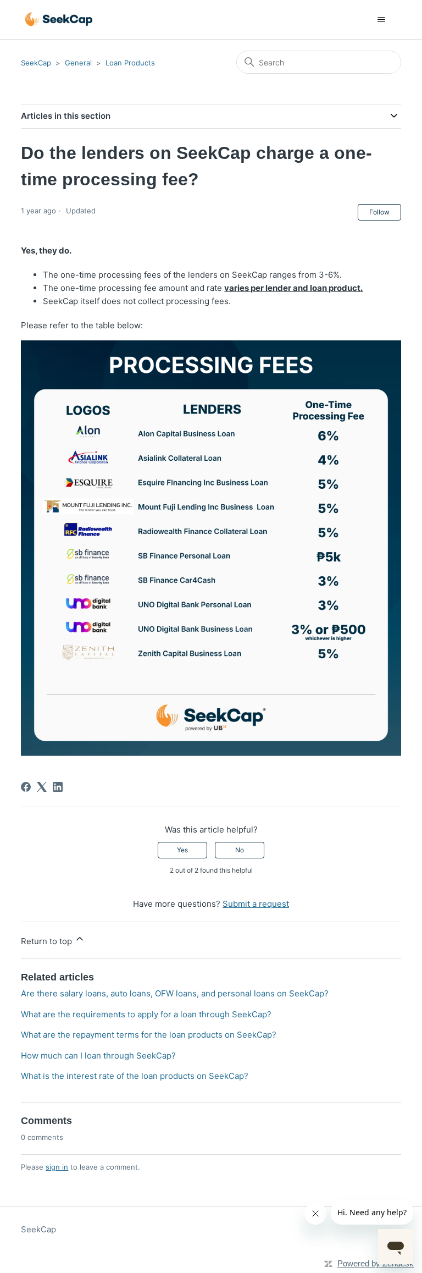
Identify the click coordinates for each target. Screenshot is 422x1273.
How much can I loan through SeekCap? (98, 1055)
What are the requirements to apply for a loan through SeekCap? (146, 1014)
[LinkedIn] (58, 787)
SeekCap (36, 62)
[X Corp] (42, 787)
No (239, 850)
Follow (379, 212)
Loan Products (130, 62)
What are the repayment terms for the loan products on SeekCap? (148, 1034)
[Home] (59, 19)
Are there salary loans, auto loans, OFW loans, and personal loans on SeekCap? (175, 993)
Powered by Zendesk (375, 1263)
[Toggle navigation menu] (381, 20)
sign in (57, 1166)
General (78, 62)
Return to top (47, 941)
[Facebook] (26, 787)
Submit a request (256, 904)
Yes (182, 850)
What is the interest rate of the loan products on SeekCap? (134, 1076)
